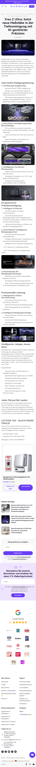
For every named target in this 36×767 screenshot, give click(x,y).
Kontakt (3, 684)
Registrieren (18, 553)
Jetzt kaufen (25, 486)
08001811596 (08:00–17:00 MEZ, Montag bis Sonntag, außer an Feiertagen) (10, 734)
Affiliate (21, 711)
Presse (8, 14)
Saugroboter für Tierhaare (8, 721)
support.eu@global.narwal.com (10, 739)
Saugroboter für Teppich (8, 724)
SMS (20, 566)
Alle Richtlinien (23, 703)
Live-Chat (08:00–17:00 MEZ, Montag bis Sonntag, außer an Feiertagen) (10, 745)
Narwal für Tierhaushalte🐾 (8, 690)
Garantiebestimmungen (25, 684)
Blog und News (5, 687)
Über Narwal (4, 681)
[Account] (26, 6)
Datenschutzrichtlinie (19, 559)
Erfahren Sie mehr (10, 487)
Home (3, 14)
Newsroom (4, 698)
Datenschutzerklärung (20, 587)
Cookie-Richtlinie (23, 687)
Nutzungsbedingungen (24, 557)
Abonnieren (7, 572)
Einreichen (18, 595)
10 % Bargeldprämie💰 (25, 714)
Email (16, 566)
